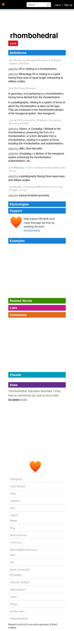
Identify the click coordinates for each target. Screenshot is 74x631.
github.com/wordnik (20, 569)
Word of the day (18, 535)
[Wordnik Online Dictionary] (3, 4)
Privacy (13, 604)
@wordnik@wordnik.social (23, 549)
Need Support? (18, 589)
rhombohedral (32, 230)
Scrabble (14, 400)
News (13, 520)
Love (13, 43)
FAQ (12, 508)
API (12, 562)
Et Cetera (16, 575)
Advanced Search (19, 618)
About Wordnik (17, 486)
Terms (13, 596)
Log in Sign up (63, 5)
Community (16, 542)
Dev (12, 555)
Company (16, 479)
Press (13, 493)
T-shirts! (14, 515)
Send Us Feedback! (20, 582)
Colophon (15, 500)
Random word (17, 611)
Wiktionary (19, 167)
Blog (12, 528)
